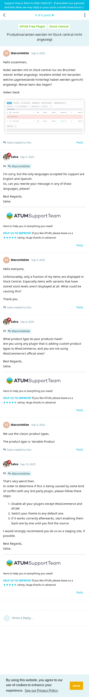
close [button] (76, 685)
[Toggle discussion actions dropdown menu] (85, 15)
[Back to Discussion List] (4, 15)
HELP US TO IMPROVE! (17, 233)
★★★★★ (10, 237)
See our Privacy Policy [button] (41, 690)
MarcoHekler (21, 166)
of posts (43, 15)
